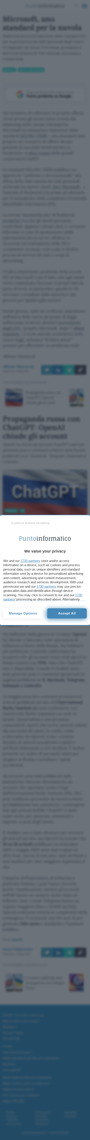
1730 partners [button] (30, 561)
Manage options (23, 613)
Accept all (67, 613)
